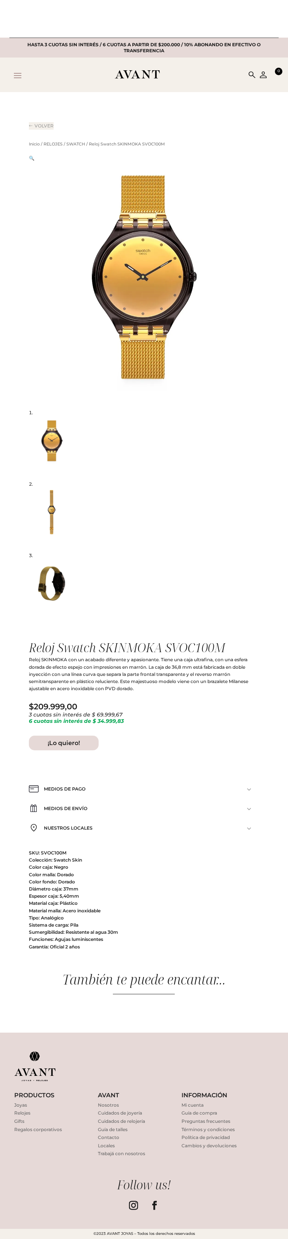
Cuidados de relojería (121, 1121)
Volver (44, 126)
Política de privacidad (206, 1137)
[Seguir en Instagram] (133, 1206)
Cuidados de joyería (120, 1113)
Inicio (34, 144)
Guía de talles (113, 1129)
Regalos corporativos (38, 1129)
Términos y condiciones (208, 1129)
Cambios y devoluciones (209, 1145)
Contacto (108, 1137)
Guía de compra (199, 1113)
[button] (31, 158)
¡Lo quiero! (64, 743)
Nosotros (108, 1105)
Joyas (20, 1105)
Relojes (22, 1113)
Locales (106, 1145)
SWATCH (75, 144)
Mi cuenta (193, 1105)
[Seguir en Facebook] (155, 1206)
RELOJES (53, 144)
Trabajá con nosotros (121, 1153)
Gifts (19, 1121)
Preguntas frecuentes (206, 1121)
